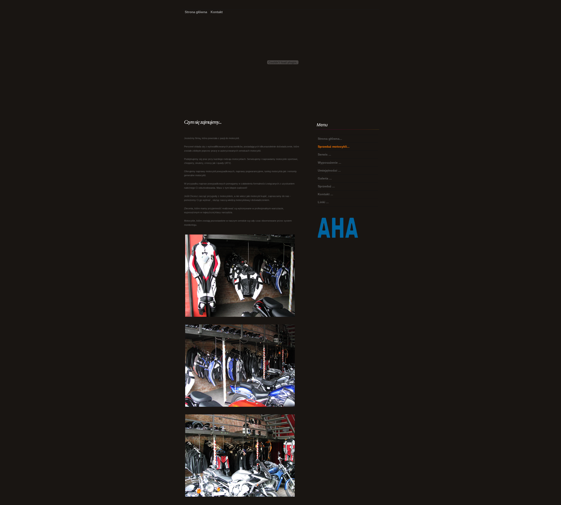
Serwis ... (324, 154)
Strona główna (196, 12)
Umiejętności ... (329, 170)
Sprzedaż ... (326, 186)
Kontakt (217, 12)
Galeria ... (325, 178)
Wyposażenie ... (329, 162)
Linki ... (323, 202)
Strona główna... (330, 138)
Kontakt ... (325, 194)
